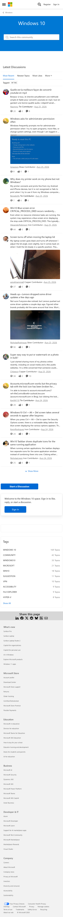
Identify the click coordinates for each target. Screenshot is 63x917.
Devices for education (11, 728)
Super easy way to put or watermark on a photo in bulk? (34, 356)
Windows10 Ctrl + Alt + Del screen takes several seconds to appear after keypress (34, 414)
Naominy (14, 106)
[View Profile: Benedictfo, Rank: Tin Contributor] (6, 181)
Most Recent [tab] (8, 75)
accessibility (9, 586)
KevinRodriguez (17, 429)
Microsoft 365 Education (12, 738)
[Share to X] (26, 617)
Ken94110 (14, 400)
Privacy (31, 906)
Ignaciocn (14, 167)
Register (47, 4)
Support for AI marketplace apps (15, 830)
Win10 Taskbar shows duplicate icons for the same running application (32, 443)
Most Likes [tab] (37, 75)
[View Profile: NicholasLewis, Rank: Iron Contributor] (6, 443)
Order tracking (9, 696)
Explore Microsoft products (13, 659)
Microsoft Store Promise (12, 706)
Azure (6, 816)
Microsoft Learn (9, 826)
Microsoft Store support (12, 687)
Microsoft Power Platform (13, 789)
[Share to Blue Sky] (36, 617)
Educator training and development (16, 747)
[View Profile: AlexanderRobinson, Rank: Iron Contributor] (6, 210)
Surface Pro (8, 631)
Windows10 (9, 560)
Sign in (15, 509)
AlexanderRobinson (18, 224)
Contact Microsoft (19, 906)
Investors (7, 881)
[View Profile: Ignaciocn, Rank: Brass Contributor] (6, 121)
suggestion (9, 576)
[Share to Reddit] (31, 617)
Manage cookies (43, 906)
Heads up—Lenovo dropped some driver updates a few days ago (31, 296)
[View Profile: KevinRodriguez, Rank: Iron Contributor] (6, 415)
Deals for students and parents (14, 752)
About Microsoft (9, 867)
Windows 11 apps (10, 664)
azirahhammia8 (17, 282)
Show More (33, 471)
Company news (9, 872)
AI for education (9, 756)
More (47, 75)
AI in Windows (9, 655)
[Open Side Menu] (4, 4)
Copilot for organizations (12, 645)
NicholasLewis (16, 458)
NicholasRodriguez (18, 342)
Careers (6, 862)
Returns (6, 691)
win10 (6, 570)
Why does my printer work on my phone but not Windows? (34, 181)
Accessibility (8, 890)
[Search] (39, 4)
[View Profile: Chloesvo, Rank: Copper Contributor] (6, 357)
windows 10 (9, 549)
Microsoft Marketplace (12, 840)
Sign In (56, 4)
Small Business (9, 803)
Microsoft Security (10, 775)
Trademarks (20, 909)
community (9, 555)
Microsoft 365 (8, 784)
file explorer (10, 592)
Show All (7, 603)
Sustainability (8, 895)
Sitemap (6, 906)
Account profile (9, 677)
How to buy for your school (13, 742)
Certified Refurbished (11, 701)
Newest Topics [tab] (23, 75)
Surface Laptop (9, 636)
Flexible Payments (10, 710)
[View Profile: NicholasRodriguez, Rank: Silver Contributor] (6, 296)
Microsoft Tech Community (13, 835)
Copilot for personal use (12, 650)
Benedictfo (15, 195)
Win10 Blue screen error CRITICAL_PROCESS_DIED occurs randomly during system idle (32, 209)
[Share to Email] (46, 617)
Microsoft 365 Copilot (11, 798)
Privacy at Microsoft (11, 876)
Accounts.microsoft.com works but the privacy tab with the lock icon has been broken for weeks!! (33, 385)
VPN (5, 581)
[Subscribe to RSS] (41, 617)
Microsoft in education (11, 724)
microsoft (8, 565)
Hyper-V (7, 597)
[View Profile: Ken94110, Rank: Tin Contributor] (6, 386)
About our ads (8, 912)
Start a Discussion (19, 486)
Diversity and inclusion (12, 886)
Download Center (10, 682)
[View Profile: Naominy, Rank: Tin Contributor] (6, 92)
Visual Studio (8, 849)
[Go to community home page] (10, 4)
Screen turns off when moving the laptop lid (32, 236)
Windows (8, 12)
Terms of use (8, 909)
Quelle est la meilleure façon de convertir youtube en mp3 (31, 91)
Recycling (43, 909)
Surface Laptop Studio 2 (12, 641)
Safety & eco (32, 909)
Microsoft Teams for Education (14, 733)
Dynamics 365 (8, 779)
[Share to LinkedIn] (17, 617)
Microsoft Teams (9, 793)
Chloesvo (14, 371)
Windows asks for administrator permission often (32, 120)
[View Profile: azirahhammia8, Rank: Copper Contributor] (6, 239)
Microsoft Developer (11, 821)
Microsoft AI (8, 770)
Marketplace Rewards (11, 844)
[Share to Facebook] (21, 617)
